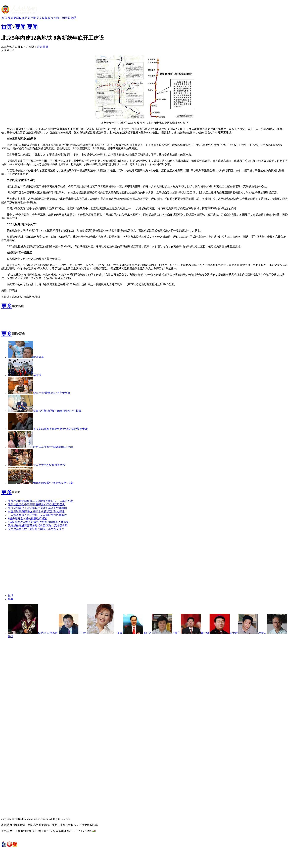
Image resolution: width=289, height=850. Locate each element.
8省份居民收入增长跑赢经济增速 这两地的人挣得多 (38, 522)
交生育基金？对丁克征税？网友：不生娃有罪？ (36, 529)
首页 (6, 27)
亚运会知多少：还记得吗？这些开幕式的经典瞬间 (37, 508)
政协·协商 (24, 17)
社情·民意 (36, 17)
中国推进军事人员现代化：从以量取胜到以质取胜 (37, 515)
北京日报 (42, 46)
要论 (16, 17)
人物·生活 (59, 17)
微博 (10, 595)
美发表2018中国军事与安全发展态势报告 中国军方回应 (40, 500)
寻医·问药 (70, 17)
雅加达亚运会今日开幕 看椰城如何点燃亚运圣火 (36, 504)
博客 (10, 599)
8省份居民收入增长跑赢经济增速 (27, 518)
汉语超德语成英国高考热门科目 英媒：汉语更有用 (38, 525)
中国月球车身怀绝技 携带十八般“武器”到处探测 (36, 511)
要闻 (10, 17)
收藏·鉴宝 (47, 17)
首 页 (4, 17)
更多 (6, 306)
